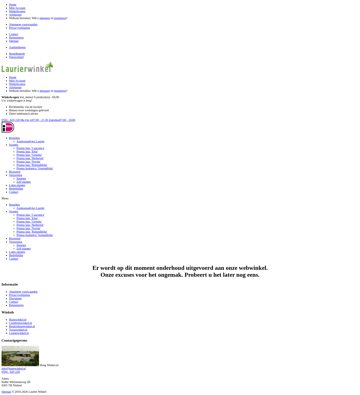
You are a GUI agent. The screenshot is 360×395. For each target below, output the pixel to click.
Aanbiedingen (17, 47)
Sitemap (14, 41)
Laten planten (17, 185)
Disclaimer (15, 298)
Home (12, 4)
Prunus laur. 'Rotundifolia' (31, 165)
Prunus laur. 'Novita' (28, 161)
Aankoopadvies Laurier (30, 141)
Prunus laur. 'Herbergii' (30, 158)
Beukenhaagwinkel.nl (22, 326)
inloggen (45, 18)
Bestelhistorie (17, 53)
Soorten (13, 144)
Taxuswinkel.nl (18, 329)
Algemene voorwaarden (23, 24)
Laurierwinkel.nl (19, 333)
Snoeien (21, 178)
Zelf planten (23, 181)
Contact (13, 34)
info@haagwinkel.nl (14, 368)
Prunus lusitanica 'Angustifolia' (34, 168)
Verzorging (15, 175)
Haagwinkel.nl (17, 319)
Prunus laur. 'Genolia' (29, 154)
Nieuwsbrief (16, 57)
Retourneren (16, 37)
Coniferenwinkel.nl (20, 323)
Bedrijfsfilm (16, 188)
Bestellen (14, 138)
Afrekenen (15, 14)
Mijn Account (17, 8)
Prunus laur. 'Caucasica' (30, 148)
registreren (60, 18)
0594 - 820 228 (38, 120)
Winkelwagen (17, 11)
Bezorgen (14, 171)
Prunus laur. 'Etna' (27, 151)
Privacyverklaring (19, 27)
